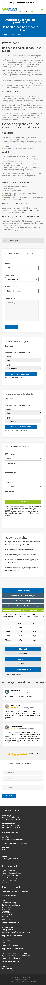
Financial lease (7, 968)
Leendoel (8, 357)
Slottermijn (10, 491)
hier (30, 210)
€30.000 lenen (7, 919)
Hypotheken (6, 940)
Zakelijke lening (7, 927)
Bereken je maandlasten (11, 905)
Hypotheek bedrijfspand (11, 958)
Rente (4, 943)
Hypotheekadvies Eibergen (12, 873)
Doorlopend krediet (9, 880)
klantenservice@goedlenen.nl (12, 839)
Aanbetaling (10, 473)
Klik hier (25, 377)
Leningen (5, 900)
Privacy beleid (24, 982)
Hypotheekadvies (8, 871)
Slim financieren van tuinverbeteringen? (20, 550)
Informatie (6, 883)
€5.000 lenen (7, 907)
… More (17, 743)
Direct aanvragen (11, 240)
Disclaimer (14, 982)
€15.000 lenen (7, 912)
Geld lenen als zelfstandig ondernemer (16, 932)
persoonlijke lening (19, 210)
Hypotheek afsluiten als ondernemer (15, 953)
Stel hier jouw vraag (9, 850)
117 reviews (33, 754)
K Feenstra (15, 690)
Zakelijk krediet (7, 930)
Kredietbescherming (9, 878)
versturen (11, 327)
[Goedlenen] (9, 9)
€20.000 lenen (7, 914)
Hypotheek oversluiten (10, 875)
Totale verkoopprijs (13, 463)
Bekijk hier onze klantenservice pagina (15, 843)
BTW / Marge (10, 454)
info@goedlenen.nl (14, 819)
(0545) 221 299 (14, 817)
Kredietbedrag (10, 346)
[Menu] (42, 9)
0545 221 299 (25, 12)
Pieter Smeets (16, 726)
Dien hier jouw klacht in (10, 859)
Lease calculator (8, 971)
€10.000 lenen (7, 910)
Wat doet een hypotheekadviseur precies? (21, 555)
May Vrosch (15, 705)
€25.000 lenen (7, 917)
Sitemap (33, 982)
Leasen (4, 966)
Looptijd (8, 365)
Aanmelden (9, 796)
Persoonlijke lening (9, 903)
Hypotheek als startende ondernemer (16, 956)
